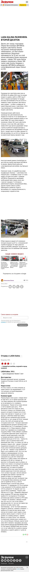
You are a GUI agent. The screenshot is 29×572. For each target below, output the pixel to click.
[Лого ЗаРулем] (7, 2)
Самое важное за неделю (9, 314)
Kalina (7, 371)
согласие (3, 322)
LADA (3, 371)
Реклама (11, 563)
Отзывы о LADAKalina (11, 355)
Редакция (4, 563)
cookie (18, 569)
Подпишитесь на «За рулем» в (14, 273)
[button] (27, 567)
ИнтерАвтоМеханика (11, 5)
